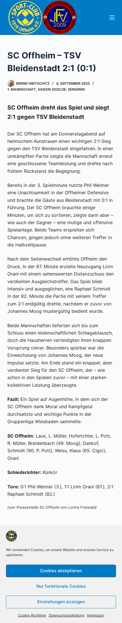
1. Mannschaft (21, 89)
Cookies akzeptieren (61, 570)
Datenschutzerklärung (66, 615)
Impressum (95, 615)
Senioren (76, 89)
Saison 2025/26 (52, 89)
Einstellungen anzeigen (61, 601)
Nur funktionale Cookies (61, 586)
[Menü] (112, 17)
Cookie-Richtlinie (32, 615)
